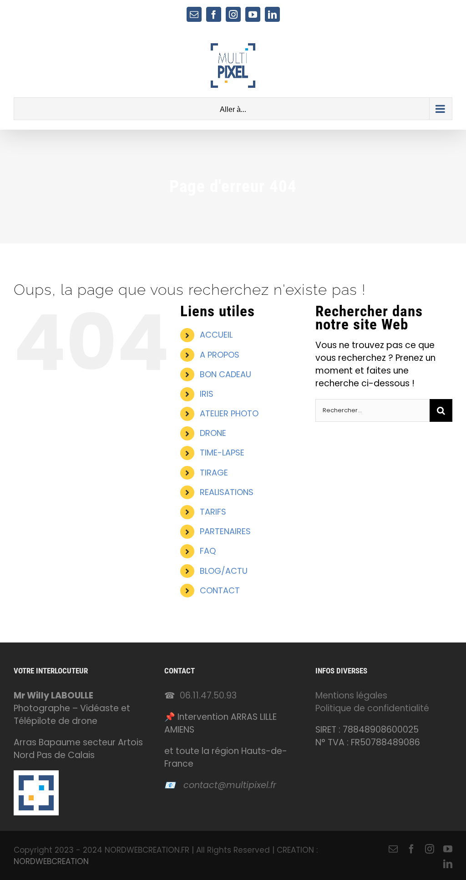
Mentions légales (351, 695)
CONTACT (220, 590)
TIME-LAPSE (222, 452)
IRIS (206, 394)
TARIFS (213, 511)
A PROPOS (219, 354)
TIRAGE (214, 472)
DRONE (213, 433)
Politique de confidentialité (372, 708)
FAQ (208, 550)
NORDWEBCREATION (51, 861)
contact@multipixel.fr (229, 785)
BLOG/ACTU (224, 571)
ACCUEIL (216, 334)
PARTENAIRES (225, 531)
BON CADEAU (225, 374)
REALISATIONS (226, 492)
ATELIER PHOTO (229, 413)
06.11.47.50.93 (208, 695)
